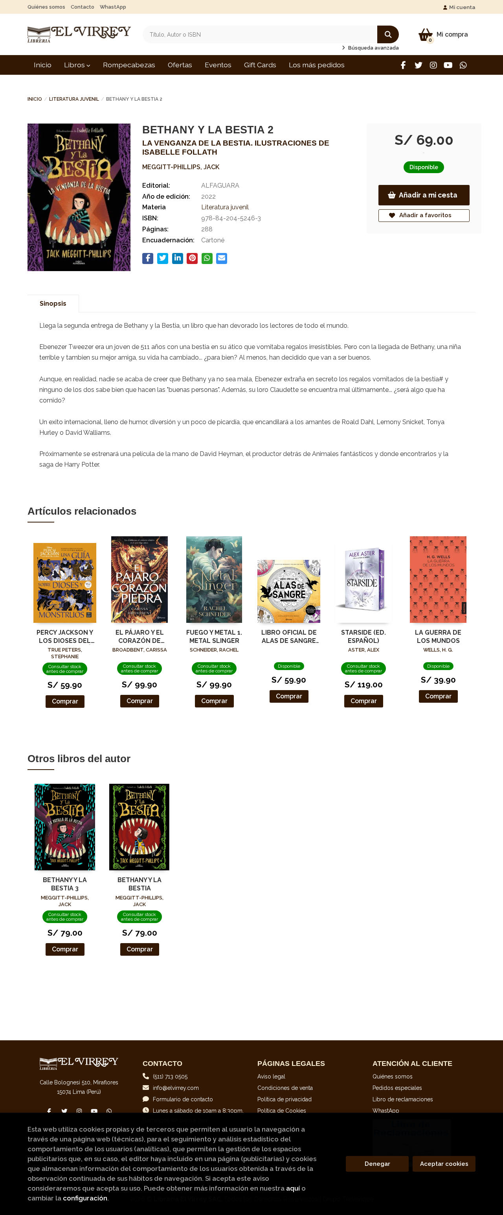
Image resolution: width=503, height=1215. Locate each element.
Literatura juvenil (74, 99)
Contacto (82, 7)
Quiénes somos (46, 7)
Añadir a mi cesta (428, 195)
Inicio (35, 99)
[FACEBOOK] (403, 65)
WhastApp (113, 7)
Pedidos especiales (397, 1088)
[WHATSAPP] (463, 65)
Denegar (377, 1163)
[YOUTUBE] (448, 65)
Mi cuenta (462, 7)
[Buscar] (388, 34)
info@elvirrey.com (176, 1088)
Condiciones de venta (285, 1088)
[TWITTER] (418, 65)
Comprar (65, 701)
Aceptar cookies (444, 1163)
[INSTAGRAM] (433, 65)
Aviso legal (271, 1076)
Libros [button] (75, 65)
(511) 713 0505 (170, 1076)
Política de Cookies (281, 1111)
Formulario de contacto (183, 1099)
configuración (85, 1198)
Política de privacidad (284, 1099)
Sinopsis (53, 303)
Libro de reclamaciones (403, 1099)
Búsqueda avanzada (373, 48)
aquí (293, 1188)
